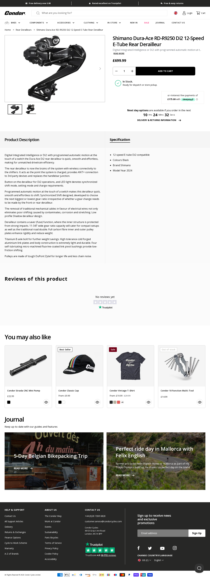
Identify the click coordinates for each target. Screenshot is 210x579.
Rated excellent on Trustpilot (106, 3)
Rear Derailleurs (24, 29)
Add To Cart (165, 71)
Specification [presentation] (120, 139)
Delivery (9, 526)
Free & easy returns (173, 3)
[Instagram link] (175, 549)
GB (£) (145, 560)
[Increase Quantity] (132, 71)
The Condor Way (53, 516)
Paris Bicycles (51, 537)
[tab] (55, 68)
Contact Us (10, 516)
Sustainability (51, 532)
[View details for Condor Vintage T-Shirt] (130, 376)
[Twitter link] (150, 549)
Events (48, 526)
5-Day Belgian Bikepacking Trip (50, 456)
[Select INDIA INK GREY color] (111, 402)
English (157, 560)
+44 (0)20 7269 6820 (95, 516)
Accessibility (51, 559)
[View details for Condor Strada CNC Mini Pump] (28, 376)
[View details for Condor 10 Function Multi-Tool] (181, 376)
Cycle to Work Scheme (16, 542)
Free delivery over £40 (40, 3)
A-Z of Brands (12, 553)
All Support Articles (14, 521)
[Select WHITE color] (63, 402)
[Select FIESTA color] (118, 402)
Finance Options (13, 537)
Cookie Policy (51, 553)
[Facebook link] (138, 549)
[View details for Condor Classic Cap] (79, 376)
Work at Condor (53, 521)
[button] (100, 68)
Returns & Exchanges (15, 532)
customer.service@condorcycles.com (103, 521)
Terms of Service (53, 542)
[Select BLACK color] (8, 402)
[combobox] (102, 13)
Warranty (9, 548)
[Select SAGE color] (114, 402)
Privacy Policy (51, 548)
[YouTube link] (162, 549)
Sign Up (197, 533)
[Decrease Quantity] (116, 71)
